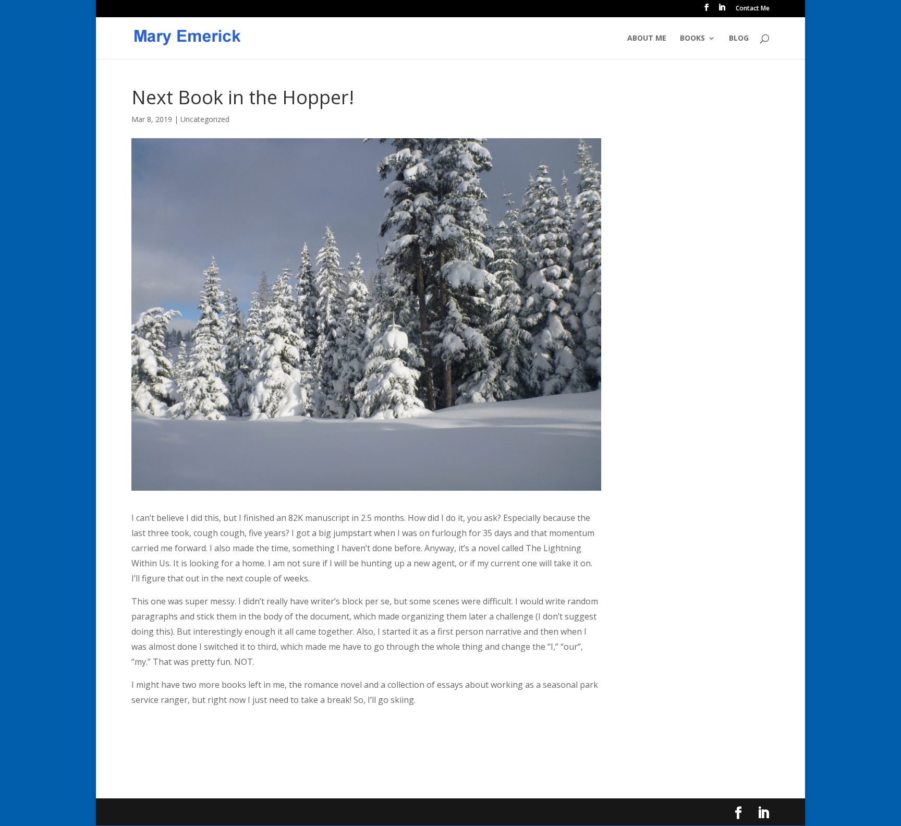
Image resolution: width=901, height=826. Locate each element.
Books (692, 38)
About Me (646, 38)
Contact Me (753, 9)
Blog (739, 38)
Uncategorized (204, 119)
